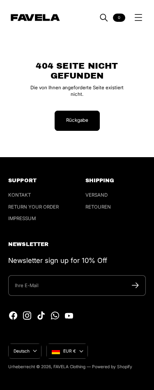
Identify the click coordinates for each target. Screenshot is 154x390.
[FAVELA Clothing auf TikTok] (41, 315)
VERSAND (96, 195)
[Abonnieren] (135, 285)
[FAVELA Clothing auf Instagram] (27, 315)
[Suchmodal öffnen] (104, 17)
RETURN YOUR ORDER (33, 207)
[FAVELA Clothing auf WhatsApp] (55, 315)
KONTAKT (19, 195)
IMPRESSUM (22, 218)
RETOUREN (98, 207)
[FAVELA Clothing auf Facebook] (13, 315)
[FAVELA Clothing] (35, 17)
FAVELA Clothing (69, 366)
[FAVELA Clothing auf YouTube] (69, 315)
